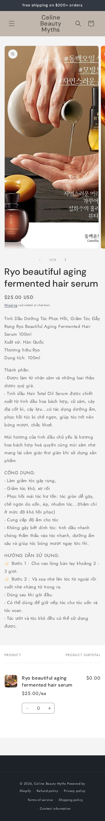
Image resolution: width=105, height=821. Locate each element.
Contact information (55, 808)
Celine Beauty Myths (50, 783)
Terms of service (40, 799)
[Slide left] (39, 259)
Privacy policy (74, 790)
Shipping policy (71, 799)
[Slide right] (65, 259)
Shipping (11, 305)
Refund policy (47, 790)
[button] (11, 23)
